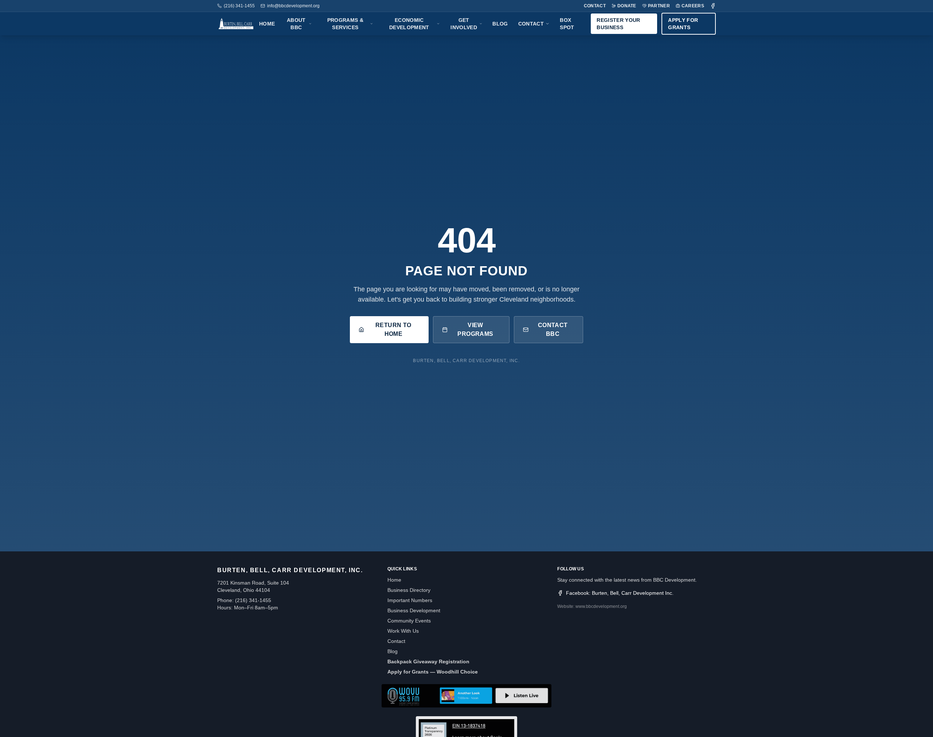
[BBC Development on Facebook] (713, 6)
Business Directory (408, 590)
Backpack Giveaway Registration (428, 661)
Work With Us (403, 631)
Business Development (413, 610)
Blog (500, 24)
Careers (693, 5)
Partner (659, 5)
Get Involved (463, 23)
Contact (595, 5)
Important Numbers (409, 600)
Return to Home (393, 329)
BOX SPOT (567, 23)
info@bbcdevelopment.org (293, 5)
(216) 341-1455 (239, 5)
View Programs (475, 329)
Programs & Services (345, 23)
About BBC (296, 23)
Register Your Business (618, 23)
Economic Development (409, 23)
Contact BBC (553, 329)
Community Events (409, 621)
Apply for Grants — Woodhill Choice (432, 672)
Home (267, 24)
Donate (626, 5)
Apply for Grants (683, 23)
